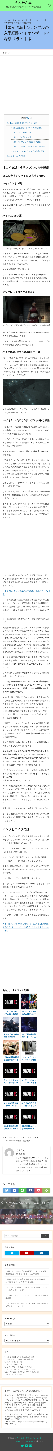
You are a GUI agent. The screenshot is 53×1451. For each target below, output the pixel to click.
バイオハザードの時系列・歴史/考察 (16, 1141)
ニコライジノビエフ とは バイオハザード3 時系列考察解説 (27, 1296)
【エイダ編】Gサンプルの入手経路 (22, 123)
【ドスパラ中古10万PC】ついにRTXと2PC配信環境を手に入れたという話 (27, 1304)
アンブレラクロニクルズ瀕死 (26, 142)
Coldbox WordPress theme (22, 1441)
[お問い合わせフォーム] (24, 1154)
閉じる (28, 118)
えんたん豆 (19, 1438)
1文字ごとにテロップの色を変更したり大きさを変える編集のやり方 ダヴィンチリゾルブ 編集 (27, 1272)
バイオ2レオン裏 (21, 137)
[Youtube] (20, 1154)
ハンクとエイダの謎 (16, 156)
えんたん (16, 20)
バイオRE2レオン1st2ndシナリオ (28, 146)
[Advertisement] (26, 85)
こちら (21, 1419)
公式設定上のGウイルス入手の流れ (26, 128)
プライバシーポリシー (35, 1438)
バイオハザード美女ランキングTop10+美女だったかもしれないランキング (27, 1288)
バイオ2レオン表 (21, 132)
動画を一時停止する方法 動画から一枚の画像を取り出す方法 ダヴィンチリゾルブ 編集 (26, 1280)
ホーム (7, 20)
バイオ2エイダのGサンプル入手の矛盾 (27, 151)
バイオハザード (35, 20)
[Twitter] (17, 1154)
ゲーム (24, 20)
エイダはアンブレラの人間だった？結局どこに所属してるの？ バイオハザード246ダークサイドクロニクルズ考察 (26, 927)
